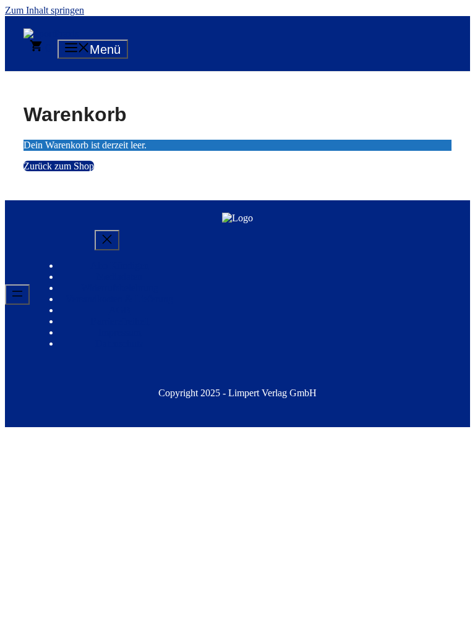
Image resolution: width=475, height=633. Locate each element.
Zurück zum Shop (59, 166)
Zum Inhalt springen (44, 10)
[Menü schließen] (107, 240)
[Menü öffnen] (17, 294)
